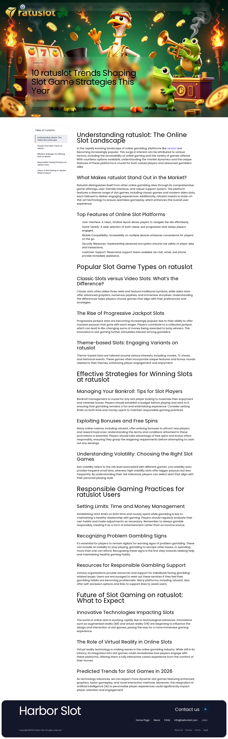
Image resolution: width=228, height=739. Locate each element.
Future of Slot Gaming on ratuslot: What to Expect (51, 171)
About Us (179, 730)
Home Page (142, 720)
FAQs (167, 720)
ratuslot (172, 148)
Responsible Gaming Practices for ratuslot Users (52, 163)
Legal (205, 730)
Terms (198, 730)
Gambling (38, 63)
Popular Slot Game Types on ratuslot (49, 147)
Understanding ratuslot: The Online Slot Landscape (49, 138)
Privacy (188, 730)
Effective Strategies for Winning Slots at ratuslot (51, 155)
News (157, 720)
